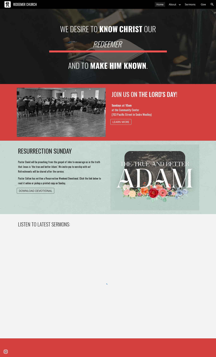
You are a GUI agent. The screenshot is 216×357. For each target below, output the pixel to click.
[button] (212, 4)
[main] (108, 46)
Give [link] (203, 4)
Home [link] (160, 4)
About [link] (172, 4)
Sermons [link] (190, 4)
